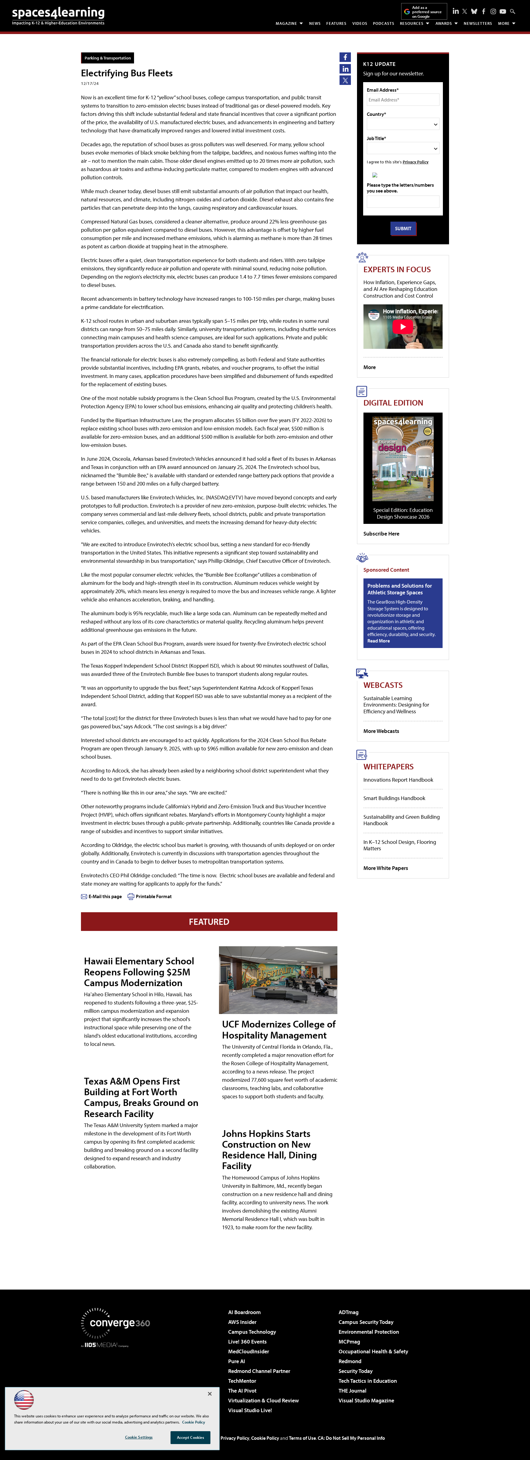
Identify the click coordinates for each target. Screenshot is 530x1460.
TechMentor (242, 1380)
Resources (412, 23)
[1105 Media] (118, 1379)
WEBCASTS (383, 684)
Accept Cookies (190, 1437)
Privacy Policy (415, 162)
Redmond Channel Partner (259, 1370)
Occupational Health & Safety (373, 1351)
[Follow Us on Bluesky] (474, 11)
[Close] (210, 1394)
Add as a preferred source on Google (427, 11)
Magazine (286, 23)
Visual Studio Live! (250, 1410)
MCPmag (349, 1341)
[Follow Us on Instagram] (493, 11)
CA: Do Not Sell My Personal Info (351, 1438)
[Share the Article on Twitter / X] (345, 80)
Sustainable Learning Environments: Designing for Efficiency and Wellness (396, 705)
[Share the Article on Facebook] (345, 57)
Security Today (356, 1370)
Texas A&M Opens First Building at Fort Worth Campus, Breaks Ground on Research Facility (141, 1097)
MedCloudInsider (248, 1351)
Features (336, 23)
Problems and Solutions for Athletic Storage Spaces (399, 589)
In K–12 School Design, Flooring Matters (399, 845)
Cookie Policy (265, 1438)
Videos (359, 23)
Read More (378, 641)
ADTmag (349, 1312)
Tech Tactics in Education (368, 1380)
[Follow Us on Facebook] (484, 11)
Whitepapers (388, 766)
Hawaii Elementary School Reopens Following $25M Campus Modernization (139, 971)
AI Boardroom (244, 1312)
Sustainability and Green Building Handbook (401, 820)
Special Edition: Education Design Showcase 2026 (403, 513)
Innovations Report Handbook (398, 779)
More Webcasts (381, 730)
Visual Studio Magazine (366, 1400)
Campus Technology (252, 1331)
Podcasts (383, 23)
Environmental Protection (369, 1331)
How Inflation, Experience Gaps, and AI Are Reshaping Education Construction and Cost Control (400, 289)
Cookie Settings (139, 1437)
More (504, 23)
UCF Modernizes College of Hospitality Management (279, 1029)
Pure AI (236, 1361)
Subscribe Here (381, 533)
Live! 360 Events (247, 1341)
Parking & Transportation (108, 58)
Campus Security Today (366, 1321)
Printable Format (154, 896)
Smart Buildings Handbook (394, 798)
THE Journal (353, 1390)
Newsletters (478, 23)
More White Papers (385, 867)
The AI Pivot (242, 1390)
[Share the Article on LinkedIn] (345, 69)
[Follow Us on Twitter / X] (464, 11)
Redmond (350, 1361)
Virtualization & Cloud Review (263, 1400)
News (315, 23)
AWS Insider (242, 1321)
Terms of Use (302, 1438)
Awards (444, 23)
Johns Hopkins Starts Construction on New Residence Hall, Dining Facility (269, 1149)
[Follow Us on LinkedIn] (456, 11)
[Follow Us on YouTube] (503, 11)
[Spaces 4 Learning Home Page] (58, 16)
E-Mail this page (105, 896)
